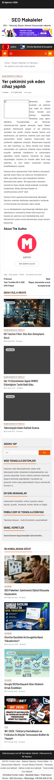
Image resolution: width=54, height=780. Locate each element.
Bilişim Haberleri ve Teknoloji (12, 76)
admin (6, 92)
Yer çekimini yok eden (34, 275)
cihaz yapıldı (13, 275)
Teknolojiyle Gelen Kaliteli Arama (21, 427)
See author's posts (27, 264)
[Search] (45, 53)
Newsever (44, 753)
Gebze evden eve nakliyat (30, 768)
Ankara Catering (29, 761)
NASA (22, 275)
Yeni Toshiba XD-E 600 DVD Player (14, 282)
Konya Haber (43, 761)
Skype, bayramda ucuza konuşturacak (39, 282)
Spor (6, 727)
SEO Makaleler (27, 20)
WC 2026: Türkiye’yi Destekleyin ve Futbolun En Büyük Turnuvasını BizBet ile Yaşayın (26, 734)
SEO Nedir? (8, 586)
